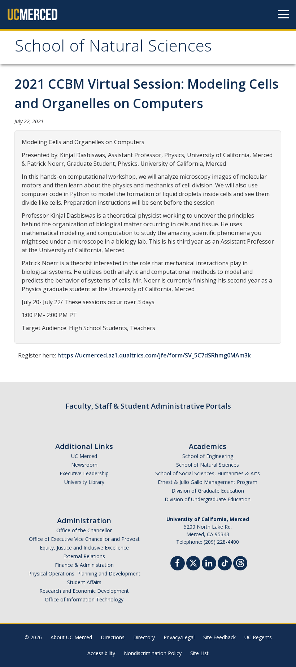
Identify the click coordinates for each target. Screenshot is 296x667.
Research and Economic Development (84, 590)
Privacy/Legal (179, 637)
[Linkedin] (209, 564)
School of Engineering (207, 456)
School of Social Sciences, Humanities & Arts (207, 473)
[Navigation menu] (283, 14)
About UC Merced (71, 637)
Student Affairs (84, 582)
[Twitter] (193, 562)
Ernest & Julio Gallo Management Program (207, 482)
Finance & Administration (84, 564)
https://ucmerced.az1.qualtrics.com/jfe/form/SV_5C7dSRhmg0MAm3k (154, 355)
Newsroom (84, 464)
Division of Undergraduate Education (208, 499)
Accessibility (101, 653)
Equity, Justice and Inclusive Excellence (84, 547)
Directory (144, 637)
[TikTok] (225, 562)
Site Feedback (219, 637)
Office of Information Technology (84, 599)
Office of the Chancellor (84, 530)
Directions (113, 637)
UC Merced (84, 456)
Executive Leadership (84, 473)
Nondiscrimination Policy (153, 653)
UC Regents (258, 637)
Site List (199, 653)
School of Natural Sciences (113, 48)
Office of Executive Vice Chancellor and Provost (84, 538)
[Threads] (240, 562)
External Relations (84, 556)
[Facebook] (177, 564)
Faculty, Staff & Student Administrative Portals (148, 406)
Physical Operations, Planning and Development (84, 573)
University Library (84, 482)
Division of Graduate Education (207, 490)
